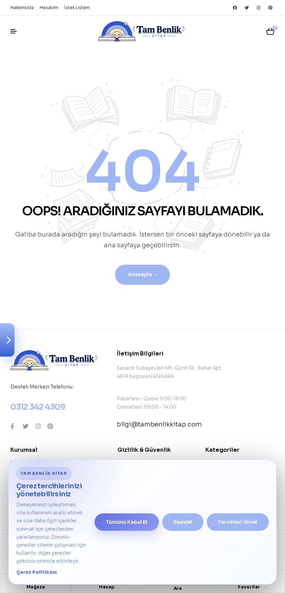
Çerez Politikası (36, 572)
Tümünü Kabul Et (127, 522)
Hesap (107, 587)
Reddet (182, 522)
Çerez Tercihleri (7, 340)
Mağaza (35, 587)
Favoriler (249, 587)
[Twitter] (247, 7)
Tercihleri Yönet (238, 522)
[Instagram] (258, 7)
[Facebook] (235, 7)
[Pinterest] (270, 7)
